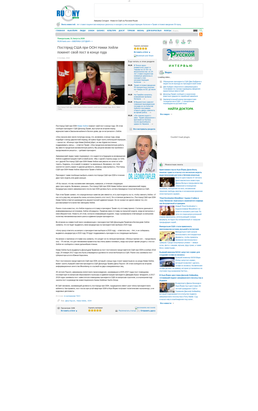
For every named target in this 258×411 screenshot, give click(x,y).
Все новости (166, 303)
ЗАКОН (91, 31)
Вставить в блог (141, 52)
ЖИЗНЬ (140, 31)
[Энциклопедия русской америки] (180, 60)
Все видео (165, 114)
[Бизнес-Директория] (171, 42)
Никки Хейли (82, 126)
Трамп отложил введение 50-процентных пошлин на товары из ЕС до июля (179, 24)
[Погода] (189, 42)
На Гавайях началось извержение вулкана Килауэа (143, 97)
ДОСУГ (122, 31)
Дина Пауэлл (70, 301)
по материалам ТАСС (72, 296)
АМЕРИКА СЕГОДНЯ (81, 41)
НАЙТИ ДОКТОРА (180, 108)
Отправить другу (147, 311)
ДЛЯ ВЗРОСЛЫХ (154, 31)
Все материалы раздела (144, 129)
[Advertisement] (148, 10)
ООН (90, 301)
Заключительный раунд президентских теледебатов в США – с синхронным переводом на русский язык (179, 101)
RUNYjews (168, 31)
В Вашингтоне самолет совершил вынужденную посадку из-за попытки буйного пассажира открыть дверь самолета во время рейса (144, 107)
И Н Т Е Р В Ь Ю (180, 65)
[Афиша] (177, 42)
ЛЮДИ (83, 31)
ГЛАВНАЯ (60, 31)
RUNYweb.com (63, 41)
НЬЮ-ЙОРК (72, 31)
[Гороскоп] (183, 42)
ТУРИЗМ (131, 31)
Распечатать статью (127, 311)
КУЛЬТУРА (111, 31)
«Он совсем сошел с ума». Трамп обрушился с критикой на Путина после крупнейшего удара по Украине (145, 120)
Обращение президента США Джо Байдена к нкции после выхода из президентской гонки (182, 83)
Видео (168, 72)
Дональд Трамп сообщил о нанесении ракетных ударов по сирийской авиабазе (180, 95)
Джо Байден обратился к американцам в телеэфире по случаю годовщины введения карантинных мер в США (181, 89)
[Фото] (165, 42)
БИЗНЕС (101, 31)
